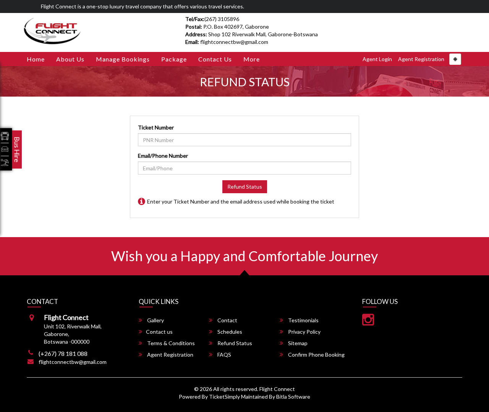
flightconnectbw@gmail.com (73, 362)
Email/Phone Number (163, 155)
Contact (226, 320)
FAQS (223, 354)
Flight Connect (277, 389)
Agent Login (377, 59)
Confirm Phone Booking (316, 354)
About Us (70, 59)
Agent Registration (421, 59)
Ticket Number (156, 127)
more (251, 59)
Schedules (229, 331)
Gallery (155, 320)
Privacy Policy (304, 331)
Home (36, 59)
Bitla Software (293, 396)
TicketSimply (224, 396)
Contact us (215, 59)
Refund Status (244, 186)
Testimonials (303, 320)
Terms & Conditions (170, 343)
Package (174, 59)
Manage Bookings (123, 59)
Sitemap (297, 343)
